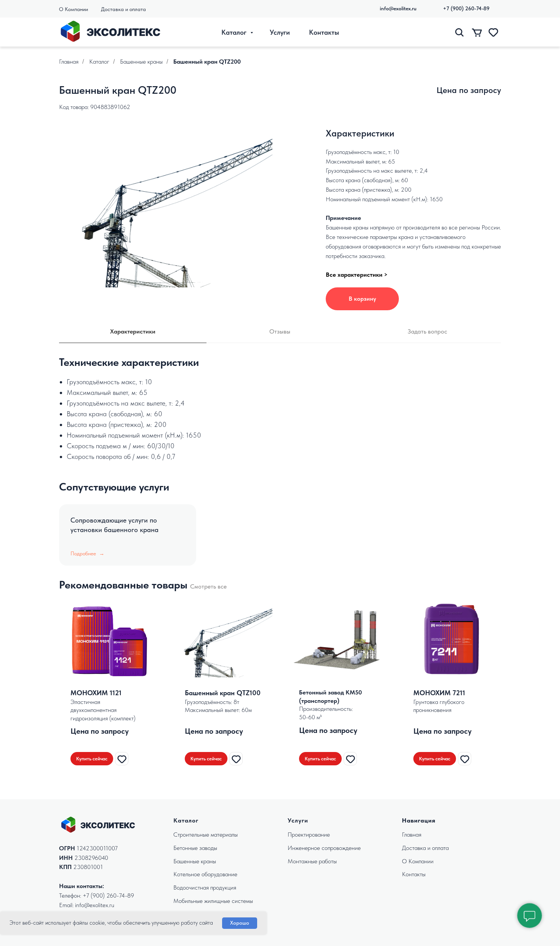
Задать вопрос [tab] (427, 331)
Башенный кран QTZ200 (207, 61)
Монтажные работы (312, 861)
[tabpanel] (280, 361)
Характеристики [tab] (132, 331)
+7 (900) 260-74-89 (108, 895)
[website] (460, 32)
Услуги (280, 32)
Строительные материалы (205, 834)
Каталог (234, 32)
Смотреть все (208, 586)
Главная (68, 61)
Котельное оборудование (205, 874)
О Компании (73, 9)
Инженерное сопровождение (324, 847)
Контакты (324, 32)
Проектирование (309, 834)
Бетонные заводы (195, 847)
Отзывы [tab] (279, 331)
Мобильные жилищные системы (213, 900)
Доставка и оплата (123, 9)
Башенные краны (141, 61)
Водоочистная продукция (204, 887)
